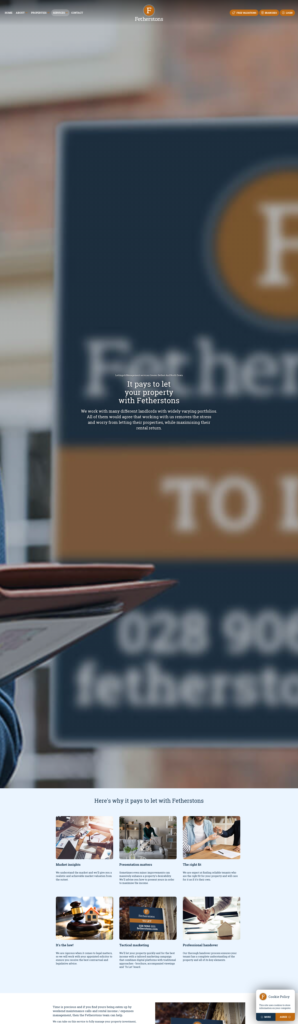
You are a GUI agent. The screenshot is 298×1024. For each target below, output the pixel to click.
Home (8, 12)
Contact (77, 12)
